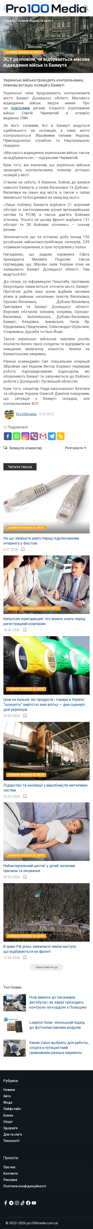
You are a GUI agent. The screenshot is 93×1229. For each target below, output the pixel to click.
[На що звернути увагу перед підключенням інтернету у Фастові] (46, 504)
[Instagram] (25, 436)
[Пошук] (85, 8)
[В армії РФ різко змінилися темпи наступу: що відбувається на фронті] (46, 912)
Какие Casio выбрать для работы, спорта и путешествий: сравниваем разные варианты (59, 1047)
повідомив (20, 108)
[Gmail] (43, 436)
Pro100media (26, 414)
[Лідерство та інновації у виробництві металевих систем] (46, 751)
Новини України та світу (34, 20)
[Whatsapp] (17, 436)
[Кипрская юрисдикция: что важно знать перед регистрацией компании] (46, 584)
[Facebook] (8, 436)
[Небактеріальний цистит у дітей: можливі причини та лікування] (46, 831)
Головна (9, 20)
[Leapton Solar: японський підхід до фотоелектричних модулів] (14, 1025)
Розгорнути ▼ (76, 448)
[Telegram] (52, 436)
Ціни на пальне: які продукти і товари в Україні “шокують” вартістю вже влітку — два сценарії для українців (44, 704)
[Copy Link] (61, 436)
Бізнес (13, 608)
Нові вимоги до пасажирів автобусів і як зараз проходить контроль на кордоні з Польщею (58, 1002)
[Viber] (34, 436)
